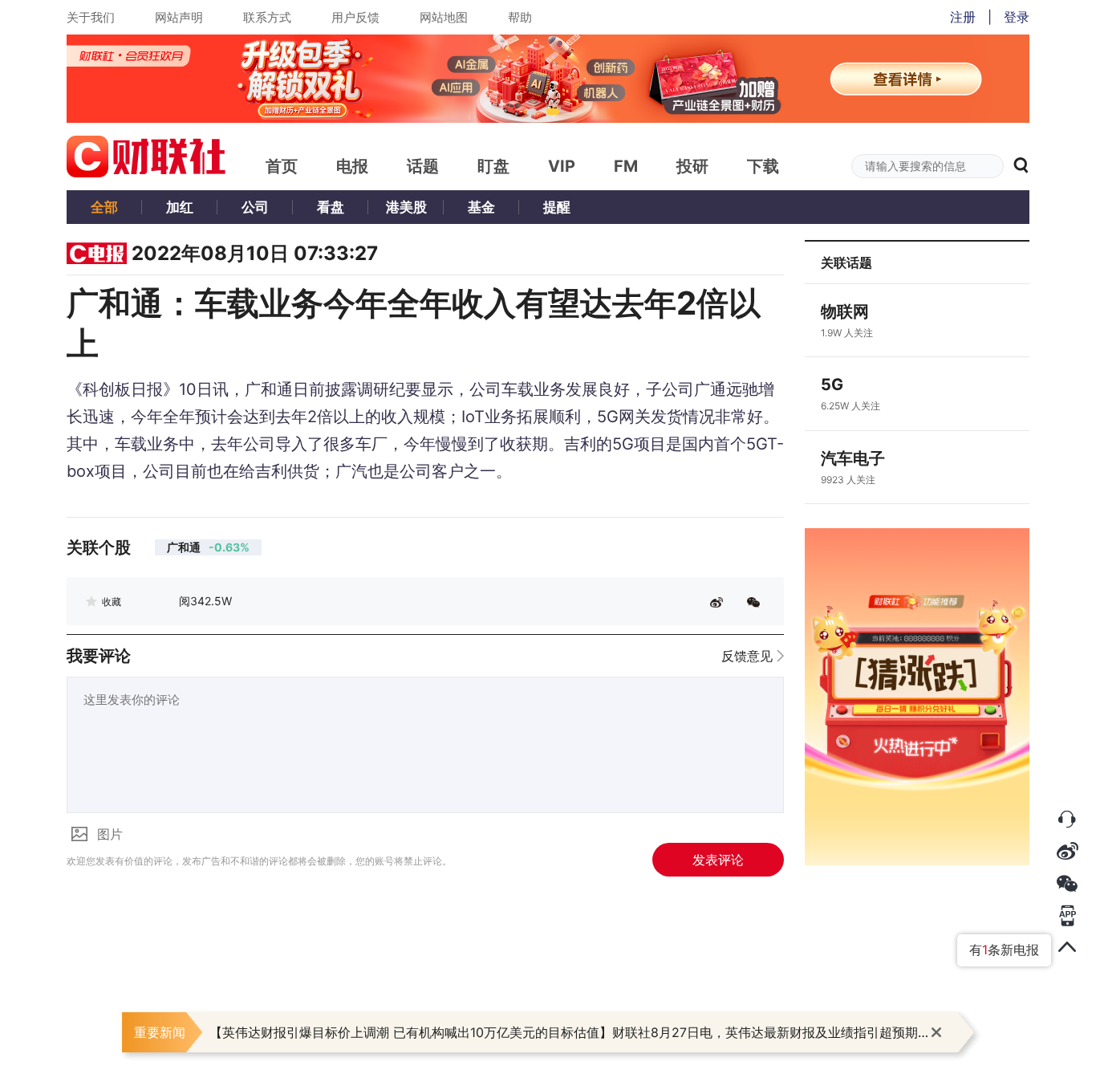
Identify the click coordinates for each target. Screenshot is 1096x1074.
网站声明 (179, 17)
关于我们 (91, 17)
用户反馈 (355, 17)
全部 (104, 207)
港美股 (406, 207)
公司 (255, 207)
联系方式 (267, 17)
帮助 (520, 17)
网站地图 (444, 17)
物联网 (845, 311)
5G (832, 384)
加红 (179, 207)
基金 (481, 207)
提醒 (556, 207)
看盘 (330, 207)
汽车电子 (853, 458)
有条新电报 (1004, 950)
